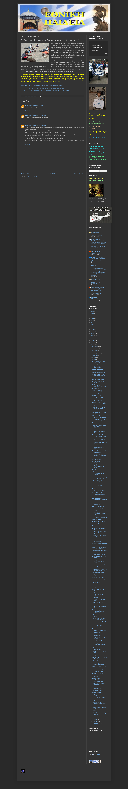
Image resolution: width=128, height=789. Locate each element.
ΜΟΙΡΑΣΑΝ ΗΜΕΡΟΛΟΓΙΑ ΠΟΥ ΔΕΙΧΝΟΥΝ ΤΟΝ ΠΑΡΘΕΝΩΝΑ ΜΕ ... (98, 399)
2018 (92, 329)
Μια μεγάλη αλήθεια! (95, 253)
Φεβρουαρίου (96, 723)
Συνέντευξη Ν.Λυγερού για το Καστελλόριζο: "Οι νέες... (99, 420)
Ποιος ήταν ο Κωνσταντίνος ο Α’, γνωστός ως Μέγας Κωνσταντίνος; (98, 282)
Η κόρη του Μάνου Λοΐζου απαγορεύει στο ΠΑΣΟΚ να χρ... (99, 404)
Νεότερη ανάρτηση (26, 173)
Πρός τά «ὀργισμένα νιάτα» (99, 567)
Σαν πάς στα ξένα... (97, 395)
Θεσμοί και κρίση (96, 470)
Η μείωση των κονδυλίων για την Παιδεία (99, 532)
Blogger (66, 777)
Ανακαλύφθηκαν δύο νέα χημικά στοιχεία (98, 684)
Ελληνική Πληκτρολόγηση (98, 521)
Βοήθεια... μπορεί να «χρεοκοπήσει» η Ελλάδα (99, 385)
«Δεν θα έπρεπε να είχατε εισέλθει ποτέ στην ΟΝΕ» (99, 670)
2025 (92, 314)
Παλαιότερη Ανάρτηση (77, 173)
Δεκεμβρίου (95, 346)
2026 (92, 311)
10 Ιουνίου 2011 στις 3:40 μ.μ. (40, 105)
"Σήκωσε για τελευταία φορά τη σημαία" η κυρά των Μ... (99, 416)
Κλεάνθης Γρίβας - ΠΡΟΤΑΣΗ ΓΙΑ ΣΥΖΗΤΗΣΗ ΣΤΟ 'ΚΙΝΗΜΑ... (99, 537)
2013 (92, 340)
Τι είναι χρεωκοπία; (97, 519)
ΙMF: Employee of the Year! (99, 506)
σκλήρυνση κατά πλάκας (98, 379)
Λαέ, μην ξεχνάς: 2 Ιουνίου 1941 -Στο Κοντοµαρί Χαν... (98, 699)
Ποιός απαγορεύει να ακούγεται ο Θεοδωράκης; (99, 629)
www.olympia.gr (95, 239)
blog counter (91, 756)
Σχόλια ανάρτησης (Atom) (33, 176)
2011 (92, 344)
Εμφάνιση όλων (104, 302)
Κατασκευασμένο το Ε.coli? (99, 622)
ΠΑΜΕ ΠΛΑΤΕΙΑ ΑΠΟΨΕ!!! (98, 602)
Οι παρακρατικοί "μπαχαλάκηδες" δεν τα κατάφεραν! (98, 514)
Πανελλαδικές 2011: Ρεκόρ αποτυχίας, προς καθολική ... (99, 436)
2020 (92, 325)
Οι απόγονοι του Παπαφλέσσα (96, 503)
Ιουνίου (94, 359)
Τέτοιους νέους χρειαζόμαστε (99, 372)
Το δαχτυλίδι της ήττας (97, 492)
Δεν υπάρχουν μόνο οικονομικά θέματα (97, 481)
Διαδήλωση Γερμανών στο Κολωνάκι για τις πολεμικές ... (99, 579)
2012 (92, 342)
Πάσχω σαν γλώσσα (97, 423)
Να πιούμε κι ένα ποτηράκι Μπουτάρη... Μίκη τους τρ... (98, 625)
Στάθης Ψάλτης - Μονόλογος (99, 550)
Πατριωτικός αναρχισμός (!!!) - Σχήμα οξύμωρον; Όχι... (99, 451)
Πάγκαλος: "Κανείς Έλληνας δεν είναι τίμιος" (99, 540)
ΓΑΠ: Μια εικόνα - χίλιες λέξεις (99, 517)
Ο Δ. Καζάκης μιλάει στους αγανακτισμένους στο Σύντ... (98, 574)
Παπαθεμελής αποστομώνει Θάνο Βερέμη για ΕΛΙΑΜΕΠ (99, 427)
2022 (92, 320)
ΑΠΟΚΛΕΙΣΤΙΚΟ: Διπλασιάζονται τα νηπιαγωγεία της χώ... (98, 680)
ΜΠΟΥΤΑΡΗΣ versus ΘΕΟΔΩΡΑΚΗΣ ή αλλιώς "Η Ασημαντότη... (99, 606)
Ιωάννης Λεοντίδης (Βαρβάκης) (96, 462)
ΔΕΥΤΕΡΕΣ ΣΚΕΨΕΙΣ (97, 370)
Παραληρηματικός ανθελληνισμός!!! (97, 687)
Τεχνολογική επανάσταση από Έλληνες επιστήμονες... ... (99, 544)
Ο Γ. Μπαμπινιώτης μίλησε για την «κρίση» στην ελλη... (99, 570)
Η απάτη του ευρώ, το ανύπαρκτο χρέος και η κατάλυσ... (98, 675)
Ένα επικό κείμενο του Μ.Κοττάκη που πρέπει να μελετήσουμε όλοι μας (97, 292)
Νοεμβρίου (95, 348)
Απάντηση (28, 110)
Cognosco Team (95, 279)
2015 (92, 335)
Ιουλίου (94, 357)
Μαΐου (94, 717)
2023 (92, 318)
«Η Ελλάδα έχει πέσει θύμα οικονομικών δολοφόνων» (99, 663)
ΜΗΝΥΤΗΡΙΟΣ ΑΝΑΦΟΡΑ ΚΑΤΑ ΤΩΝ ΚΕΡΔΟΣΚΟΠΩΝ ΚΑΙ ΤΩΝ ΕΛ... (99, 441)
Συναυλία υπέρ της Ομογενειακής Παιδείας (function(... (98, 694)
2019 (92, 327)
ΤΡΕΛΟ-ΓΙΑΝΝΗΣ (95, 251)
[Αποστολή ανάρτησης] (40, 96)
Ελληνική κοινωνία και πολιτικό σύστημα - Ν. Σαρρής (98, 466)
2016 (92, 333)
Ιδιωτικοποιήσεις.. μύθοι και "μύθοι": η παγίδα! (99, 548)
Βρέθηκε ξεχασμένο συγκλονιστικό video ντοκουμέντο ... (98, 611)
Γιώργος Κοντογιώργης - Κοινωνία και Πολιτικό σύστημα (98, 473)
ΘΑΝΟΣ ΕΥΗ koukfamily (97, 257)
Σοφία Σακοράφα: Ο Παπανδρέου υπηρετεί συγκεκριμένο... (98, 704)
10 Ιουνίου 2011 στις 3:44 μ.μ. (40, 115)
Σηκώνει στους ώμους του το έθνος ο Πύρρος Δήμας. (99, 489)
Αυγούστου (95, 355)
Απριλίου (94, 719)
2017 (92, 331)
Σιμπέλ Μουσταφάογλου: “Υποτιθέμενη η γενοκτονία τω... (99, 591)
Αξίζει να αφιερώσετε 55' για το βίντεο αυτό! (99, 648)
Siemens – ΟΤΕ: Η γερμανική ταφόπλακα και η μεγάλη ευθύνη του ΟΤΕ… (98, 260)
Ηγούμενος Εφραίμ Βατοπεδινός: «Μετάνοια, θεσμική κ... (99, 456)
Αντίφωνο (94, 297)
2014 (92, 338)
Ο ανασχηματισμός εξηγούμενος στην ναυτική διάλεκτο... (99, 499)
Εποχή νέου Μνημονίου (98, 523)
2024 (92, 316)
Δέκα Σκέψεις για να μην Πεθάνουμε (98, 583)
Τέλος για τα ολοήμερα (97, 655)
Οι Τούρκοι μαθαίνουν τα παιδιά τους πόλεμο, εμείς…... (98, 596)
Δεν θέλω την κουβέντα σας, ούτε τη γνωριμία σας (99, 619)
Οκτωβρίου (95, 351)
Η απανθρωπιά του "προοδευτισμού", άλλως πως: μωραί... (99, 392)
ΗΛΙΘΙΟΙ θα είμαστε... (97, 710)
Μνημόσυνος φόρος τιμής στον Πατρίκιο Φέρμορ (98, 553)
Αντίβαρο (93, 265)
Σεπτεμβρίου (95, 353)
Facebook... (95, 526)
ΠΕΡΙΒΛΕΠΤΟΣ (95, 232)
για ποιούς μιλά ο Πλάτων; (98, 641)
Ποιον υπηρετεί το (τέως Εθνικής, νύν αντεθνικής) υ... (99, 644)
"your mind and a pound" (98, 565)
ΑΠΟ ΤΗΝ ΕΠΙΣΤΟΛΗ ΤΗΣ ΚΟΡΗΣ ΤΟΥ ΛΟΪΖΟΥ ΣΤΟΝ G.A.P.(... (99, 409)
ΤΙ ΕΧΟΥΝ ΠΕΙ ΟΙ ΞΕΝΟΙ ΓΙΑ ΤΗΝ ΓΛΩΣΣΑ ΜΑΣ (99, 658)
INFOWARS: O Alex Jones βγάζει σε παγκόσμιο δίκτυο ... (98, 447)
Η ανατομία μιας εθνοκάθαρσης (96, 367)
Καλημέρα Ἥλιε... (96, 388)
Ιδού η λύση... (95, 660)
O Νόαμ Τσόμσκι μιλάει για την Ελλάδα (98, 638)
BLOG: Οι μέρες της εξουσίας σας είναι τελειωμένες (99, 477)
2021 (92, 322)
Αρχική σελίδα (51, 173)
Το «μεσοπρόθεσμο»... (97, 459)
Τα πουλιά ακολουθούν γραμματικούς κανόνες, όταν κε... (98, 376)
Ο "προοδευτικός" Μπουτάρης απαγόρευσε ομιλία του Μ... (99, 634)
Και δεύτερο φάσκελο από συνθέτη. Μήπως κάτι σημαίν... (98, 363)
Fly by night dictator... (97, 690)
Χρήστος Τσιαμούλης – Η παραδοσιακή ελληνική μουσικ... (98, 561)
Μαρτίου (94, 721)
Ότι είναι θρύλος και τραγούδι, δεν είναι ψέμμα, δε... (99, 431)
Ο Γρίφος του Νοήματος (96, 298)
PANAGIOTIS (28, 105)
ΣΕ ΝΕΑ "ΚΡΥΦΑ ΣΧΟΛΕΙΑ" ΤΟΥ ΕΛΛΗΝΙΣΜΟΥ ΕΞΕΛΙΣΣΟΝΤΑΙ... (99, 485)
